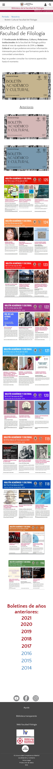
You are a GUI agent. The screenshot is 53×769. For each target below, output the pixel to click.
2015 (26, 661)
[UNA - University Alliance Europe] (25, 748)
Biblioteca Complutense (43, 11)
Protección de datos (26, 763)
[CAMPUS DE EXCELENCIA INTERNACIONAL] (25, 740)
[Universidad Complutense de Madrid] (26, 4)
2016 (26, 653)
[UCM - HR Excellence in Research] (25, 733)
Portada (5, 17)
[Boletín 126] (26, 158)
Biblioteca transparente (26, 716)
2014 (26, 668)
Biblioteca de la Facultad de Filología (28, 8)
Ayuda (26, 707)
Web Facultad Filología (27, 724)
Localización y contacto (26, 758)
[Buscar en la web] (50, 4)
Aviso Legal (27, 760)
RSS (26, 765)
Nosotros (15, 17)
